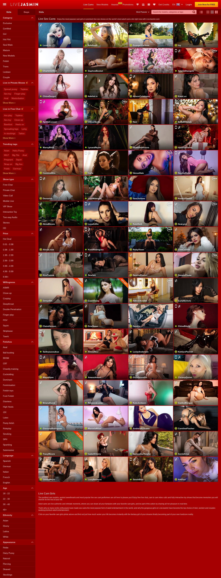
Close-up (18, 120)
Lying (24, 129)
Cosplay (7, 298)
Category (7, 18)
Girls (8, 12)
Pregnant (8, 159)
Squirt (19, 159)
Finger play (19, 94)
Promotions (128, 4)
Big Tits (15, 155)
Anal (6, 98)
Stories (6, 222)
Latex (5, 417)
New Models (102, 4)
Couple (6, 77)
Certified (7, 28)
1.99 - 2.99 (8, 255)
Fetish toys (8, 390)
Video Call (8, 195)
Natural (6, 558)
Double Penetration (12, 309)
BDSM (6, 358)
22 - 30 (6, 499)
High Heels (8, 407)
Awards (114, 4)
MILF (6, 155)
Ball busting (8, 352)
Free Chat (8, 185)
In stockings (9, 133)
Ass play (8, 115)
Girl (4, 34)
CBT (5, 363)
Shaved (6, 569)
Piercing (7, 564)
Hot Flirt (7, 39)
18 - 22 (6, 493)
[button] (207, 12)
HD (4, 228)
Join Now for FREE (206, 4)
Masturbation (18, 98)
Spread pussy (10, 89)
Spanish (7, 461)
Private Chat (9, 190)
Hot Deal (7, 239)
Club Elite (137, 4)
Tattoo (22, 133)
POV (5, 320)
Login (189, 4)
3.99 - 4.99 (8, 266)
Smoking (7, 434)
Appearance (9, 542)
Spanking (7, 445)
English (6, 482)
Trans (5, 66)
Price (5, 233)
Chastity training (10, 369)
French (6, 477)
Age (5, 488)
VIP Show (7, 206)
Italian (6, 472)
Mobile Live (8, 201)
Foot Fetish (8, 396)
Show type (8, 179)
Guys (26, 12)
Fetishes (7, 342)
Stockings (7, 574)
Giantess (7, 401)
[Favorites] (154, 4)
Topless (24, 89)
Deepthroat (8, 304)
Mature (6, 50)
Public (7, 168)
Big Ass (18, 164)
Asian (6, 150)
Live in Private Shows (14, 83)
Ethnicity (7, 515)
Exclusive (7, 23)
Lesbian (7, 72)
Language (8, 455)
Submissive (8, 450)
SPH (5, 439)
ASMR (6, 287)
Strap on (8, 164)
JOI (4, 412)
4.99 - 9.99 (8, 271)
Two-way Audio (10, 217)
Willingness (9, 282)
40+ (5, 509)
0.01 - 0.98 (8, 244)
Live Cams (88, 4)
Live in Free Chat (11, 109)
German (17, 168)
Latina (6, 531)
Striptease (8, 331)
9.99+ (5, 277)
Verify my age (150, 347)
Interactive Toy (10, 212)
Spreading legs (11, 129)
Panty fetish (8, 423)
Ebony (6, 526)
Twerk (6, 336)
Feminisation (9, 385)
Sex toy (7, 94)
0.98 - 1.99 (8, 250)
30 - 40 (6, 504)
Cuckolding (8, 374)
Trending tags (10, 144)
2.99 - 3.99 (8, 260)
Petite (5, 547)
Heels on (19, 124)
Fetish (6, 61)
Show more (8, 103)
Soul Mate (8, 45)
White (5, 537)
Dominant (7, 380)
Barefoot (8, 124)
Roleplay (7, 428)
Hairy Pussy (18, 150)
